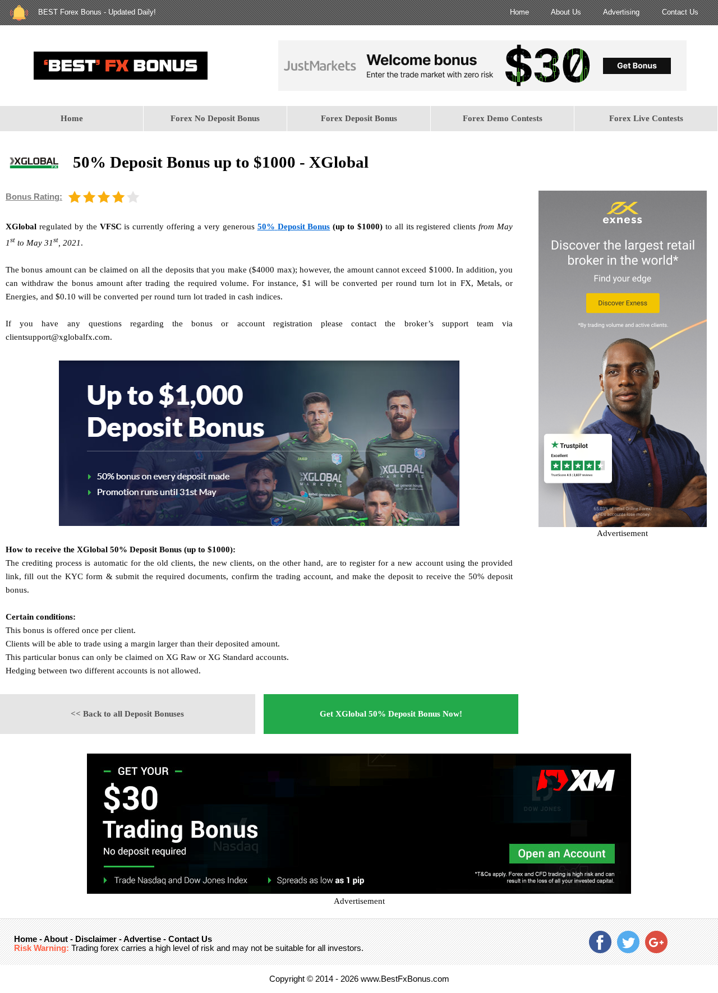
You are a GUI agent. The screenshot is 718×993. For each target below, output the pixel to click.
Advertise (142, 939)
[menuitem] (72, 118)
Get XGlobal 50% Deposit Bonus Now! (391, 713)
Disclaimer (96, 939)
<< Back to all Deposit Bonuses (127, 713)
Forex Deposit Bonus (359, 118)
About (56, 939)
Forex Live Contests (646, 118)
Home (519, 12)
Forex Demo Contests (502, 118)
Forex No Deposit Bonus (215, 118)
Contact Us (680, 12)
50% (266, 226)
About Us (566, 12)
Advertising (621, 12)
